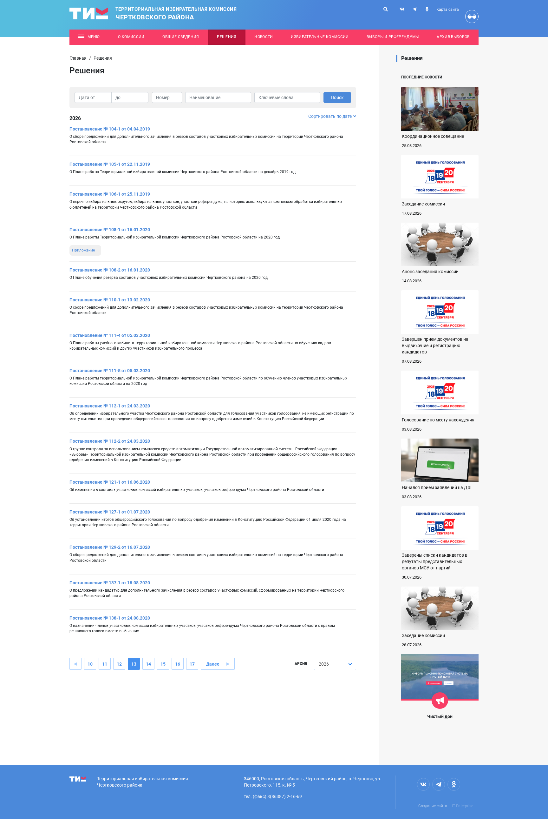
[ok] (427, 9)
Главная (78, 58)
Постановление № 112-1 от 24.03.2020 (109, 405)
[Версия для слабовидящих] (472, 16)
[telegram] (414, 9)
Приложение (83, 250)
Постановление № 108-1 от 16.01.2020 (109, 229)
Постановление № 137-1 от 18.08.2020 (109, 582)
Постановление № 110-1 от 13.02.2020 (109, 299)
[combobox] (335, 664)
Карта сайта (447, 9)
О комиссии (131, 37)
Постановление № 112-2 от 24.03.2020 (109, 441)
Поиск (337, 97)
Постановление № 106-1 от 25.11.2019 (109, 194)
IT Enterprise (462, 806)
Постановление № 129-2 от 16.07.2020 (109, 547)
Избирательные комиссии (320, 37)
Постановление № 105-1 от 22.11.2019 (109, 164)
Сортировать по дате (330, 116)
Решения (226, 37)
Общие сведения (180, 37)
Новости (263, 37)
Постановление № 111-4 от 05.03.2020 (109, 335)
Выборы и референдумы (393, 37)
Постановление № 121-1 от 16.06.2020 (109, 482)
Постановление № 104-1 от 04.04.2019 (109, 128)
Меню (94, 37)
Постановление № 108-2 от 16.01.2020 (109, 269)
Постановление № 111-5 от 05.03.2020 (109, 370)
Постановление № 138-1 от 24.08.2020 (109, 618)
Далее (212, 664)
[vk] (402, 9)
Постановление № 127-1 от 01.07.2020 (109, 511)
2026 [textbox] (324, 664)
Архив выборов (453, 37)
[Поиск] (385, 9)
